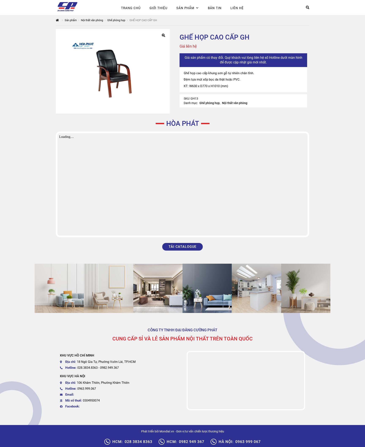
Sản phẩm (185, 8)
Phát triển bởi (150, 431)
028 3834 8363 (132, 441)
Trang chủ (131, 8)
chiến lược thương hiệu (209, 431)
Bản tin (215, 8)
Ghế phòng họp (116, 20)
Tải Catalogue (182, 247)
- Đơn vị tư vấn (184, 431)
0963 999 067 (240, 441)
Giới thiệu (159, 8)
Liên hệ (237, 8)
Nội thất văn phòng (92, 20)
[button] (163, 35)
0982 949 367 (185, 441)
